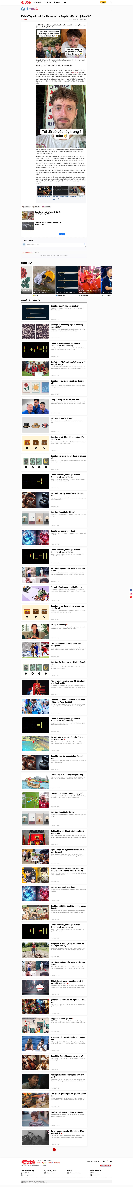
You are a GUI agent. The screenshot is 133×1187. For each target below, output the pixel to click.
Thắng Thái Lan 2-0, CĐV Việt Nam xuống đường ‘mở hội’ (88, 291)
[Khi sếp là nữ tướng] (35, 631)
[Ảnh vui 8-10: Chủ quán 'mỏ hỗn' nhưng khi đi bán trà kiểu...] (28, 226)
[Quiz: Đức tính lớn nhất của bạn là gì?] (66, 280)
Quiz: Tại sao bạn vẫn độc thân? (63, 531)
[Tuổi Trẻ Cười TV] (107, 1161)
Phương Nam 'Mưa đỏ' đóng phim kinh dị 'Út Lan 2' (67, 1076)
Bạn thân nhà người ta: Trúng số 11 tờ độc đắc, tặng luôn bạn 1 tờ (48, 213)
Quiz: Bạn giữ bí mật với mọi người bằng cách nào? (68, 1001)
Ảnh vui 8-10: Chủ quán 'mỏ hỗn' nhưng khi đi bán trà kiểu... (48, 223)
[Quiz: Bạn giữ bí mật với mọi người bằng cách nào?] (35, 1006)
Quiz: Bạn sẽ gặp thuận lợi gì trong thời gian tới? (67, 382)
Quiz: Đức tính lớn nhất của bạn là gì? (65, 292)
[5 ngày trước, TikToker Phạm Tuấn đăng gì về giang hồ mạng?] (35, 368)
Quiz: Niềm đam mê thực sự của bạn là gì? (67, 1056)
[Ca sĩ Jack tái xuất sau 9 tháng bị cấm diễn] (35, 1119)
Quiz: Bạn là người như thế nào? (63, 512)
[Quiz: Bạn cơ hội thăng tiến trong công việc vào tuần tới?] (35, 443)
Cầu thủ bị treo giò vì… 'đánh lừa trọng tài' (67, 793)
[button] (65, 2)
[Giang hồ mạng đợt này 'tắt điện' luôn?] (35, 406)
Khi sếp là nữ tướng (58, 625)
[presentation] (21, 280)
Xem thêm (54, 1150)
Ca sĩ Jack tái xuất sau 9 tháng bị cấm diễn (67, 1112)
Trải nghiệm (47, 206)
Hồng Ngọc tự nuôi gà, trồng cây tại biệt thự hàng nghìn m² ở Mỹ (67, 944)
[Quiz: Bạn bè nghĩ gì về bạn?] (35, 425)
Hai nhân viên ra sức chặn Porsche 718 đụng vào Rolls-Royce (68, 738)
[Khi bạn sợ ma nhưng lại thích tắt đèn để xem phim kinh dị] (35, 1137)
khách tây (27, 206)
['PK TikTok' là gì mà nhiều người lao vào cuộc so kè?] (35, 575)
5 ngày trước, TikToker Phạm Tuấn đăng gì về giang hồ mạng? (68, 363)
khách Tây (75, 72)
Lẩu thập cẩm (61, 295)
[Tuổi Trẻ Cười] (111, 1161)
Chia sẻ (62, 234)
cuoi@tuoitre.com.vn (50, 1172)
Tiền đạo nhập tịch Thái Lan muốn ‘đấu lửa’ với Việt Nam (67, 644)
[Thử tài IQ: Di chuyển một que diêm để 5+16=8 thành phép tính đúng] (35, 556)
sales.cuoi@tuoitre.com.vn (28, 1175)
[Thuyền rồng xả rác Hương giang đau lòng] (35, 781)
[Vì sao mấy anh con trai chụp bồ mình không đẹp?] (35, 1044)
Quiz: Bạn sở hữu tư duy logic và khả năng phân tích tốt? (67, 326)
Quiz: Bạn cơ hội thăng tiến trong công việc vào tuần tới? (67, 438)
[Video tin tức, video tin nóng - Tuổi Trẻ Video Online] (51, 1163)
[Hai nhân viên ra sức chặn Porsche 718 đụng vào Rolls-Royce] (35, 743)
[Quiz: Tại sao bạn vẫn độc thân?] (35, 537)
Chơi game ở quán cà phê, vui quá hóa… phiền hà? (68, 1095)
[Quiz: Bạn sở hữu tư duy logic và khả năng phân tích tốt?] (35, 331)
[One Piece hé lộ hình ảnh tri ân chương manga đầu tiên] (35, 912)
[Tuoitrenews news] (57, 1162)
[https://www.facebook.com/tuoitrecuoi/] (104, 1161)
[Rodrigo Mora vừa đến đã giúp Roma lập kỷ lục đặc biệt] (35, 837)
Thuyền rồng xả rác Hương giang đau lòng (67, 775)
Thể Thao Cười (84, 295)
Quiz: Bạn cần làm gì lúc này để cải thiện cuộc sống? (68, 457)
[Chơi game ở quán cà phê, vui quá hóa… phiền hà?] (35, 1100)
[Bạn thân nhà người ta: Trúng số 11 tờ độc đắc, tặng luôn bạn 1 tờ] (28, 215)
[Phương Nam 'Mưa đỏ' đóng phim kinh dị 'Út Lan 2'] (35, 1081)
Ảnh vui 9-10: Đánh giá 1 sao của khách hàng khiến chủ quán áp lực (61, 198)
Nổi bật (48, 2)
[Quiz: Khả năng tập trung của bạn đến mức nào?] (35, 500)
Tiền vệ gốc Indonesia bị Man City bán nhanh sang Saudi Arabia (68, 682)
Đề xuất (58, 2)
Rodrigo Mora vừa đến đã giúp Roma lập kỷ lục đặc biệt (67, 832)
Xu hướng (39, 2)
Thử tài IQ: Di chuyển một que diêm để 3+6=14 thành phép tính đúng (65, 476)
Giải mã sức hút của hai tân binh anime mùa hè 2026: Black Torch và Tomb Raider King (67, 869)
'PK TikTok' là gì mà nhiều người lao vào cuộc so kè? (68, 569)
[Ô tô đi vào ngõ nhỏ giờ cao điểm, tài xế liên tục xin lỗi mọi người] (35, 987)
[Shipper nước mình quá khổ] (35, 1025)
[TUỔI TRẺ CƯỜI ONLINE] (28, 1162)
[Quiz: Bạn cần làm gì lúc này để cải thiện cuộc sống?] (35, 462)
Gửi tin (104, 2)
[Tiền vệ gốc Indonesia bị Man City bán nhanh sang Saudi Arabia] (35, 687)
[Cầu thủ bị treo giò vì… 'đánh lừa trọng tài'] (35, 800)
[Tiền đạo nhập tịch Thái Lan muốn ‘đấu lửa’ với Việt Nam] (35, 650)
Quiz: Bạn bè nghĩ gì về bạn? (61, 418)
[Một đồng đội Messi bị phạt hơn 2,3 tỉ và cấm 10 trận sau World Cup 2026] (35, 706)
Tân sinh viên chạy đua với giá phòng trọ (66, 587)
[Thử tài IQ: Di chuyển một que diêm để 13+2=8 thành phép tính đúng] (35, 350)
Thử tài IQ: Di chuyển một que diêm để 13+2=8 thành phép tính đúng (65, 344)
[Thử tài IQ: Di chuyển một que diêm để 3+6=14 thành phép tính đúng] (35, 481)
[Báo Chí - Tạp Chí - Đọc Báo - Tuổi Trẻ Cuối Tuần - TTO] (45, 1163)
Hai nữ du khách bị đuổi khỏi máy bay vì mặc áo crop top (76, 197)
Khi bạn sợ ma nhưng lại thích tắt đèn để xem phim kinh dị (68, 1132)
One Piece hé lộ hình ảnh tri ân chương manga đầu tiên (68, 907)
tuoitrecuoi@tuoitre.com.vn (74, 1172)
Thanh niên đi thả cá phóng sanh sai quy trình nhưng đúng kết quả (42, 291)
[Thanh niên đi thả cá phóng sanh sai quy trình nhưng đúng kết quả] (44, 280)
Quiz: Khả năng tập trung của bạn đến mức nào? (67, 494)
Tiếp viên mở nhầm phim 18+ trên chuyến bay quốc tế (43, 197)
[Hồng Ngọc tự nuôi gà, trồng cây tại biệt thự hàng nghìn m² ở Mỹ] (35, 950)
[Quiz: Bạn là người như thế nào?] (35, 518)
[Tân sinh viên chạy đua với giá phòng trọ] (35, 593)
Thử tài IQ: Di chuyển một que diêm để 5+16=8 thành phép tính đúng (65, 551)
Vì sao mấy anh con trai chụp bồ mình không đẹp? (68, 1038)
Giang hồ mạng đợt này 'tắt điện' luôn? (65, 400)
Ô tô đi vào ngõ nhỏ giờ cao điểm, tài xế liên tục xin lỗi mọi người (67, 982)
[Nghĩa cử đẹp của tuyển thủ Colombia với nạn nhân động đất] (35, 856)
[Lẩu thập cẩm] (66, 10)
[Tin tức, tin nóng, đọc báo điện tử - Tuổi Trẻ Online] (39, 1163)
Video (36, 295)
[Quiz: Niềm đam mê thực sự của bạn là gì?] (35, 1062)
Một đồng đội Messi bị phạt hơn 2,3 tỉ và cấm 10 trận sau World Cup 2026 (68, 701)
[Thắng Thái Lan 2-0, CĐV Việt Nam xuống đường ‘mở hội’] (89, 280)
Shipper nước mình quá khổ (61, 1019)
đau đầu (37, 206)
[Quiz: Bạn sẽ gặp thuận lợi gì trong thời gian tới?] (35, 387)
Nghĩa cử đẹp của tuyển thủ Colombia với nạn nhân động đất (68, 851)
